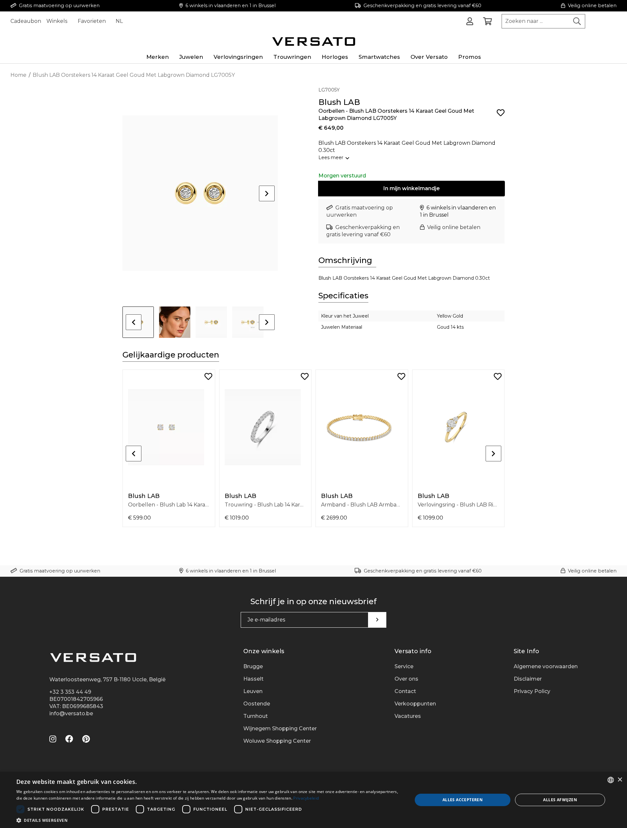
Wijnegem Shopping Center (280, 728)
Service (403, 666)
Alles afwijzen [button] (560, 800)
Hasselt (253, 679)
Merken (157, 57)
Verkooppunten (415, 704)
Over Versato (429, 57)
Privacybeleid (306, 798)
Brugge (253, 666)
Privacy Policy (532, 691)
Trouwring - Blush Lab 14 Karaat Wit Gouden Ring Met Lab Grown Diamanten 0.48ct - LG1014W (265, 505)
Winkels (56, 21)
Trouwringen (292, 57)
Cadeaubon (25, 21)
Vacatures (407, 716)
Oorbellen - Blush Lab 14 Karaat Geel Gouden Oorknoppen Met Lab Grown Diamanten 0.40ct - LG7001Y (169, 505)
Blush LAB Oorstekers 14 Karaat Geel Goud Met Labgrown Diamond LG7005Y (134, 75)
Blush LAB (144, 496)
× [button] (619, 779)
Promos (469, 57)
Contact (405, 691)
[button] (208, 820)
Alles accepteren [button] (462, 800)
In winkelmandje (411, 188)
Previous (133, 322)
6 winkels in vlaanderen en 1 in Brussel (230, 5)
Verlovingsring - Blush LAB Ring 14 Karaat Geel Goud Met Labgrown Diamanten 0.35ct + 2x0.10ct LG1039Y (458, 505)
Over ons (406, 679)
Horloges (335, 57)
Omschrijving (345, 260)
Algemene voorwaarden (546, 666)
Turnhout (255, 716)
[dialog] (313, 800)
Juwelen (191, 57)
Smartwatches (379, 57)
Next (267, 193)
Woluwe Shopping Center (277, 741)
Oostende (256, 704)
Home (18, 75)
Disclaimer (528, 679)
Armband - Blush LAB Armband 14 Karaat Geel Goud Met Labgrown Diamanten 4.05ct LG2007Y (362, 505)
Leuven (253, 691)
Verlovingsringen (238, 57)
